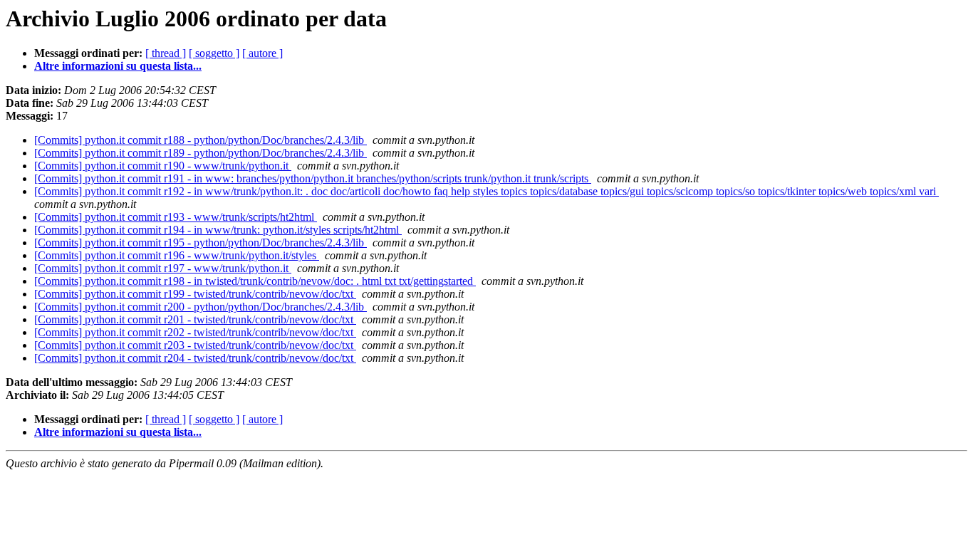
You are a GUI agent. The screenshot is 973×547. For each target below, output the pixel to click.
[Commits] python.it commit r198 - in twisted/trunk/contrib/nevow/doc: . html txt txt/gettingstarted (255, 281)
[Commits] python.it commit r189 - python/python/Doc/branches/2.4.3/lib (200, 153)
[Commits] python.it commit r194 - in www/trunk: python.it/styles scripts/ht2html (218, 230)
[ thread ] (165, 53)
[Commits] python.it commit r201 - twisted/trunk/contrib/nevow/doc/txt (195, 319)
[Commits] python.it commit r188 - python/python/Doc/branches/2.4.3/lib (200, 140)
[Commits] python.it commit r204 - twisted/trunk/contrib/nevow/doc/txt (195, 358)
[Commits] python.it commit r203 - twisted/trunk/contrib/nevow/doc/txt (195, 345)
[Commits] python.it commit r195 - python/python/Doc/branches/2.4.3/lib (200, 242)
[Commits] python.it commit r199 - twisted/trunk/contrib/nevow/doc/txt (195, 294)
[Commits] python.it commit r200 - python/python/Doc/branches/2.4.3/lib (200, 307)
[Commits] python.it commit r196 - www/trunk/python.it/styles (176, 255)
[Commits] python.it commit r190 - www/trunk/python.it (162, 166)
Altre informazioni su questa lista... (118, 66)
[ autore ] (262, 53)
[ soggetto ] (214, 53)
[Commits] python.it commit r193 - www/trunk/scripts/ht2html (175, 217)
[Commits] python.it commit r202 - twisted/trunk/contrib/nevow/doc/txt (195, 332)
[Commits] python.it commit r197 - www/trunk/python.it (162, 268)
